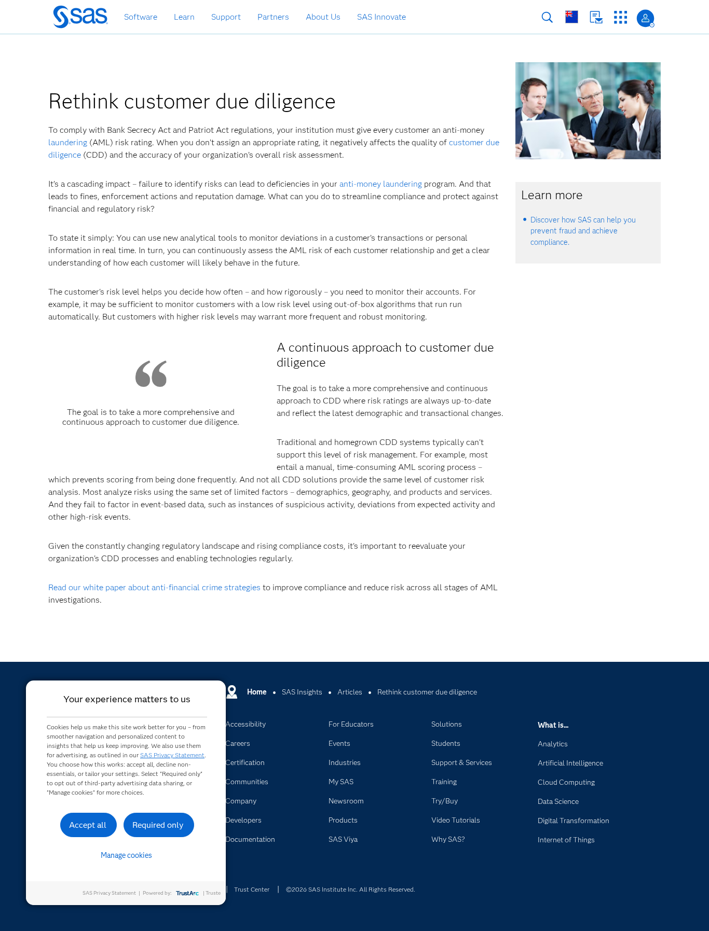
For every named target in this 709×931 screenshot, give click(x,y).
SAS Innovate (381, 17)
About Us (323, 17)
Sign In (645, 18)
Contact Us (596, 17)
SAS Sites (620, 17)
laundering (67, 142)
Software (140, 17)
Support (226, 17)
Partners (273, 17)
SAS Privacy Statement (172, 755)
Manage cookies (126, 855)
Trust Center (251, 889)
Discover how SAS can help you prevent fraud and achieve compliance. (583, 231)
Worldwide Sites (571, 16)
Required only (158, 825)
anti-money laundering (380, 184)
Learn (184, 17)
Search (547, 17)
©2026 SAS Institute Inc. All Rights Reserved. (350, 889)
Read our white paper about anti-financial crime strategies (154, 587)
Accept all (87, 825)
